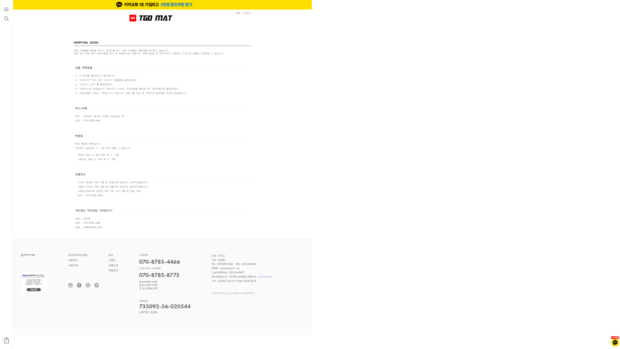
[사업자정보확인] (265, 277)
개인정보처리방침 (78, 255)
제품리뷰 (113, 265)
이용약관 (73, 265)
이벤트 (112, 260)
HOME (238, 13)
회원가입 (101, 53)
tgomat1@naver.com (229, 268)
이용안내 (73, 260)
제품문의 (113, 270)
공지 (110, 255)
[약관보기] (106, 210)
